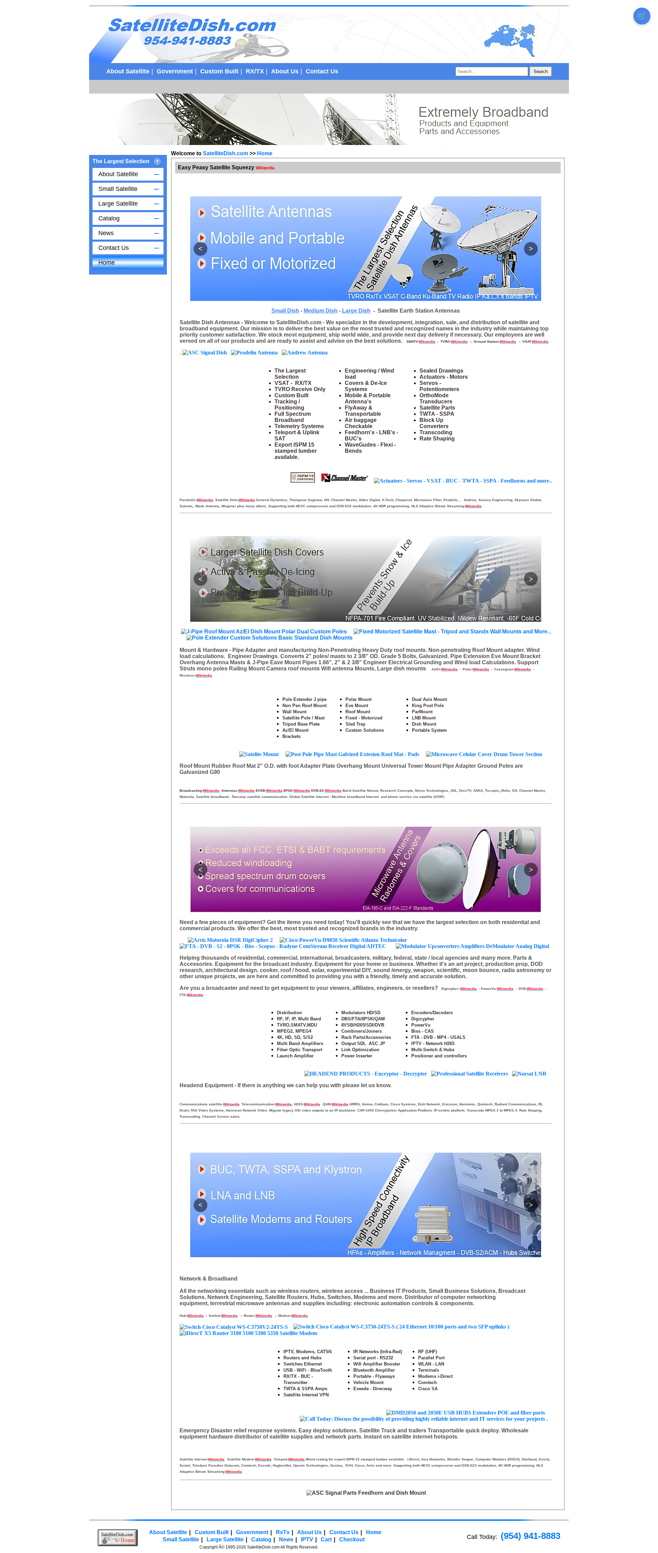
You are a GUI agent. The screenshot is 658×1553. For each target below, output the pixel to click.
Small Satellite (117, 188)
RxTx (283, 1532)
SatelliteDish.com (225, 153)
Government (175, 71)
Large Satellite (118, 203)
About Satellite (127, 71)
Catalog (109, 218)
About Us (284, 71)
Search (541, 71)
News (106, 233)
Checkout (352, 1539)
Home (106, 262)
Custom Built (219, 71)
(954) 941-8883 (530, 1536)
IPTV (307, 1539)
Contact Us (322, 71)
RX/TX (255, 71)
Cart (326, 1539)
